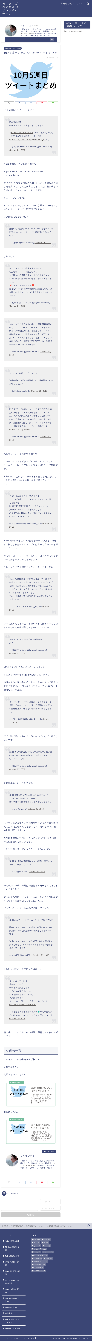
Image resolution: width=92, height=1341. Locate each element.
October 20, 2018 (17, 1019)
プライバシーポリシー (13, 1338)
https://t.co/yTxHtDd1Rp (20, 140)
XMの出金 (36, 1252)
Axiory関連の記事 (12, 1241)
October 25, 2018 (17, 150)
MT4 (45, 1242)
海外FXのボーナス (39, 1264)
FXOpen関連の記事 (12, 1248)
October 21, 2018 (41, 955)
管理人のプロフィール (72, 4)
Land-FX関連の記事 (12, 1272)
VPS (44, 1249)
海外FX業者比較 (38, 1267)
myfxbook (36, 1246)
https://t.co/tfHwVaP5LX (22, 133)
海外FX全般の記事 (17, 1226)
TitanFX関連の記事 (12, 1290)
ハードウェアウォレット (40, 1255)
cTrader (36, 1242)
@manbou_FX (39, 140)
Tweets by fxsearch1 (73, 31)
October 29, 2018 (39, 391)
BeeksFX (36, 1239)
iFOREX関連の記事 (12, 1263)
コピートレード (48, 1252)
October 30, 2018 (42, 243)
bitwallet (47, 1239)
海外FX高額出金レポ (39, 1270)
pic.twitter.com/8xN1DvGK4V (22, 1005)
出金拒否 (49, 1258)
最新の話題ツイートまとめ (13, 48)
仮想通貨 (8, 1313)
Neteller (47, 1246)
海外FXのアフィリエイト (40, 1261)
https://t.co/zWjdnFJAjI (19, 429)
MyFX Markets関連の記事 (12, 1281)
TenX (35, 1249)
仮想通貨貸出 (37, 1258)
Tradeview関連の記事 (12, 1300)
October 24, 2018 (37, 872)
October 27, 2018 (17, 306)
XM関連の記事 (11, 1307)
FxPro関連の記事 (12, 1256)
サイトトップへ (29, 1338)
